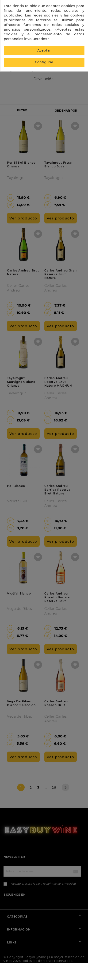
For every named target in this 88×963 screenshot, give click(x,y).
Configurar (44, 62)
